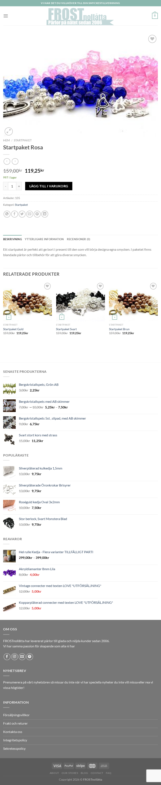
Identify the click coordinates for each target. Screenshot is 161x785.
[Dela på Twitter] (22, 214)
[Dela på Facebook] (14, 214)
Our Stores (70, 773)
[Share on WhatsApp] (7, 214)
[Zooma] (9, 131)
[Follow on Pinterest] (29, 656)
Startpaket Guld (13, 329)
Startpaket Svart (66, 329)
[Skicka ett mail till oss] (22, 656)
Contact (97, 773)
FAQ (108, 773)
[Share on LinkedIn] (44, 214)
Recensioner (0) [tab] (78, 239)
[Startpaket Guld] (27, 301)
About (54, 773)
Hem (6, 140)
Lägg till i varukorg (48, 186)
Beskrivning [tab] (12, 239)
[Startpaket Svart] (80, 301)
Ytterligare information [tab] (44, 239)
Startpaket (23, 140)
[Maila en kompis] (29, 214)
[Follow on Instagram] (14, 656)
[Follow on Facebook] (7, 656)
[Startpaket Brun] (133, 301)
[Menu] (5, 16)
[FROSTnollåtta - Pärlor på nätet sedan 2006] (81, 16)
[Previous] (3, 321)
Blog (84, 773)
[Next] (158, 321)
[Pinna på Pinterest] (37, 214)
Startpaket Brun (119, 329)
